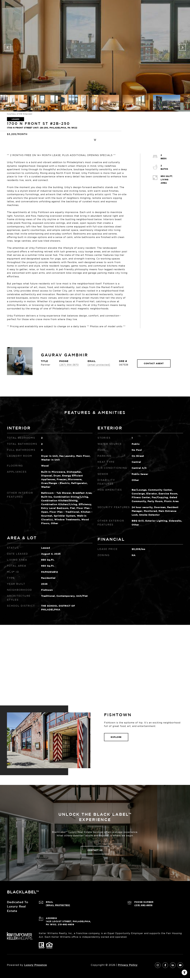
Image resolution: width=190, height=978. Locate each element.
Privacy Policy (128, 965)
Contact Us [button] (95, 850)
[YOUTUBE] (180, 965)
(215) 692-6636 (143, 905)
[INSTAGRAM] (158, 965)
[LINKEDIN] (173, 965)
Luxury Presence (35, 965)
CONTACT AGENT (154, 363)
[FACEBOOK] (165, 965)
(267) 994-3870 (69, 364)
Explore (116, 737)
